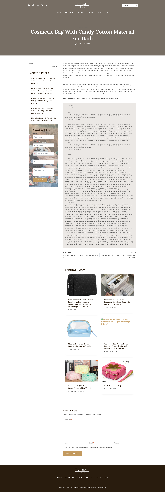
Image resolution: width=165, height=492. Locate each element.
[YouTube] (37, 5)
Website (116, 443)
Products (69, 477)
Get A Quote (40, 180)
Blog (100, 13)
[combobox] (35, 153)
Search (31, 63)
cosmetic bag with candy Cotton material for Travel (79, 387)
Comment (68, 420)
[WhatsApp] (46, 5)
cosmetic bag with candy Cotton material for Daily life (80, 255)
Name (66, 443)
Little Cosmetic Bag (112, 386)
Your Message (38, 167)
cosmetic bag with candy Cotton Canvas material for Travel (119, 255)
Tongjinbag (79, 44)
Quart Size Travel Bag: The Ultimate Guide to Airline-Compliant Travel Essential (43, 80)
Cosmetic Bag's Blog (82, 27)
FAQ (107, 13)
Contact (90, 13)
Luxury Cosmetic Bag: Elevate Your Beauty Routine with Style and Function (43, 100)
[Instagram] (33, 5)
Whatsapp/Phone (39, 150)
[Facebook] (29, 5)
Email (91, 443)
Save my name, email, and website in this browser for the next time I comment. (88, 448)
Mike (71, 309)
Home (59, 13)
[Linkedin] (42, 5)
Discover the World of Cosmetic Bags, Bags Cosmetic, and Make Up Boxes (117, 302)
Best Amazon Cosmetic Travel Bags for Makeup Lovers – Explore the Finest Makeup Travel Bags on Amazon (81, 303)
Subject (35, 158)
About (81, 13)
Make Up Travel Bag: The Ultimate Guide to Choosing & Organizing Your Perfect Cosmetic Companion (44, 90)
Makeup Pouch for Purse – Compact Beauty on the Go (79, 345)
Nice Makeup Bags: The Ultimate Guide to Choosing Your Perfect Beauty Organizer (42, 110)
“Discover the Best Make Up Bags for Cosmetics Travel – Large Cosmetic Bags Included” (117, 346)
